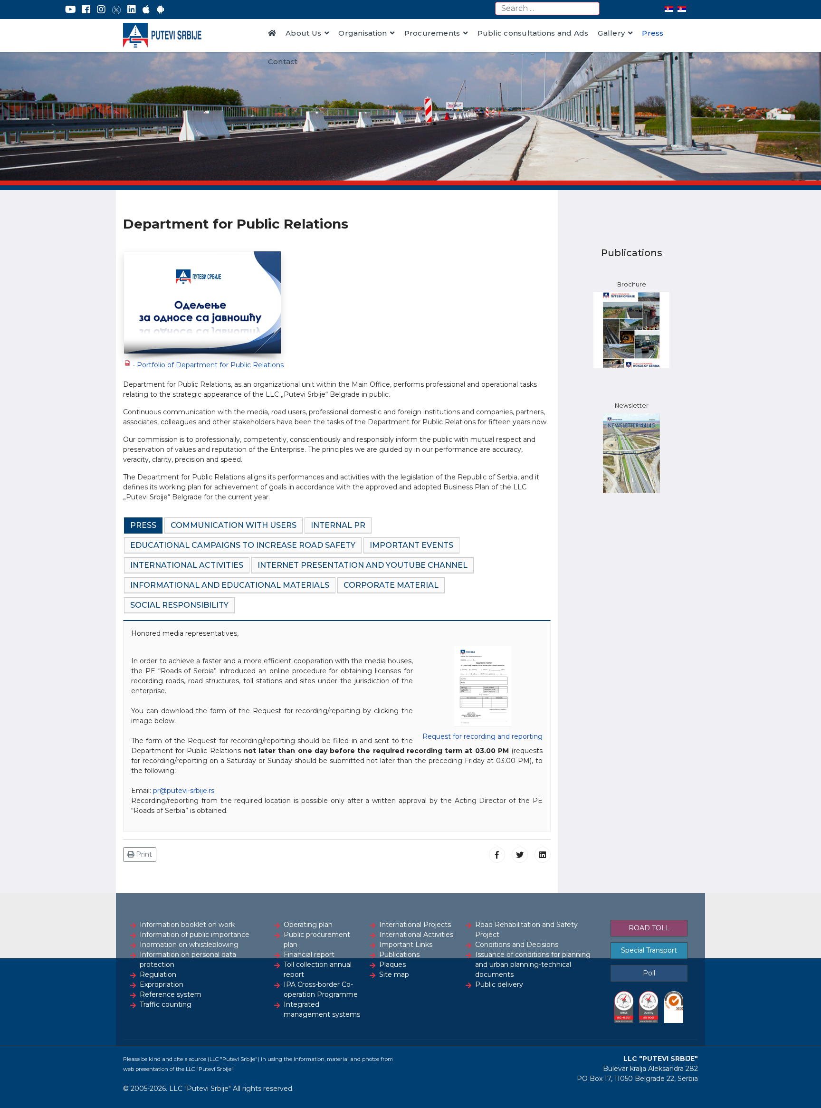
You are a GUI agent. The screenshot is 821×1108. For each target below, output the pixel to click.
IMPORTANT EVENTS (411, 545)
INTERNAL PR (338, 525)
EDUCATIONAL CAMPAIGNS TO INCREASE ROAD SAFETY (242, 545)
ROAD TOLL (649, 928)
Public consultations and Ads (533, 33)
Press (652, 33)
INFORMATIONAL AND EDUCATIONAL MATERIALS (229, 585)
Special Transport (649, 950)
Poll (649, 973)
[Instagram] (101, 9)
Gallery (611, 33)
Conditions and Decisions (516, 944)
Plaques (392, 964)
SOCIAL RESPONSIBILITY (179, 605)
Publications (399, 954)
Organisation (362, 33)
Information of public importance (194, 934)
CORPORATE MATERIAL (391, 585)
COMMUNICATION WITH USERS (233, 525)
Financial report (309, 954)
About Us (303, 33)
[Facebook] (86, 9)
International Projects (415, 924)
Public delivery (499, 984)
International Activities (416, 934)
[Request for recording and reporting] (482, 686)
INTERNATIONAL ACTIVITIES (186, 565)
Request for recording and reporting (482, 736)
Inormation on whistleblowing (189, 944)
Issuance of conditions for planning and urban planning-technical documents (533, 964)
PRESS (143, 525)
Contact (283, 61)
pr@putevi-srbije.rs (183, 790)
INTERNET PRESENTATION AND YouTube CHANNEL (363, 565)
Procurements (432, 33)
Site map (394, 974)
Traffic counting (165, 1004)
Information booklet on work (187, 924)
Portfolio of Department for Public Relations (210, 365)
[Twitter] (116, 9)
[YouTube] (70, 9)
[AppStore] (146, 9)
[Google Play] (160, 9)
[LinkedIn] (131, 9)
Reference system (170, 994)
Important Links (405, 944)
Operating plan (308, 924)
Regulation (158, 974)
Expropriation (161, 984)
